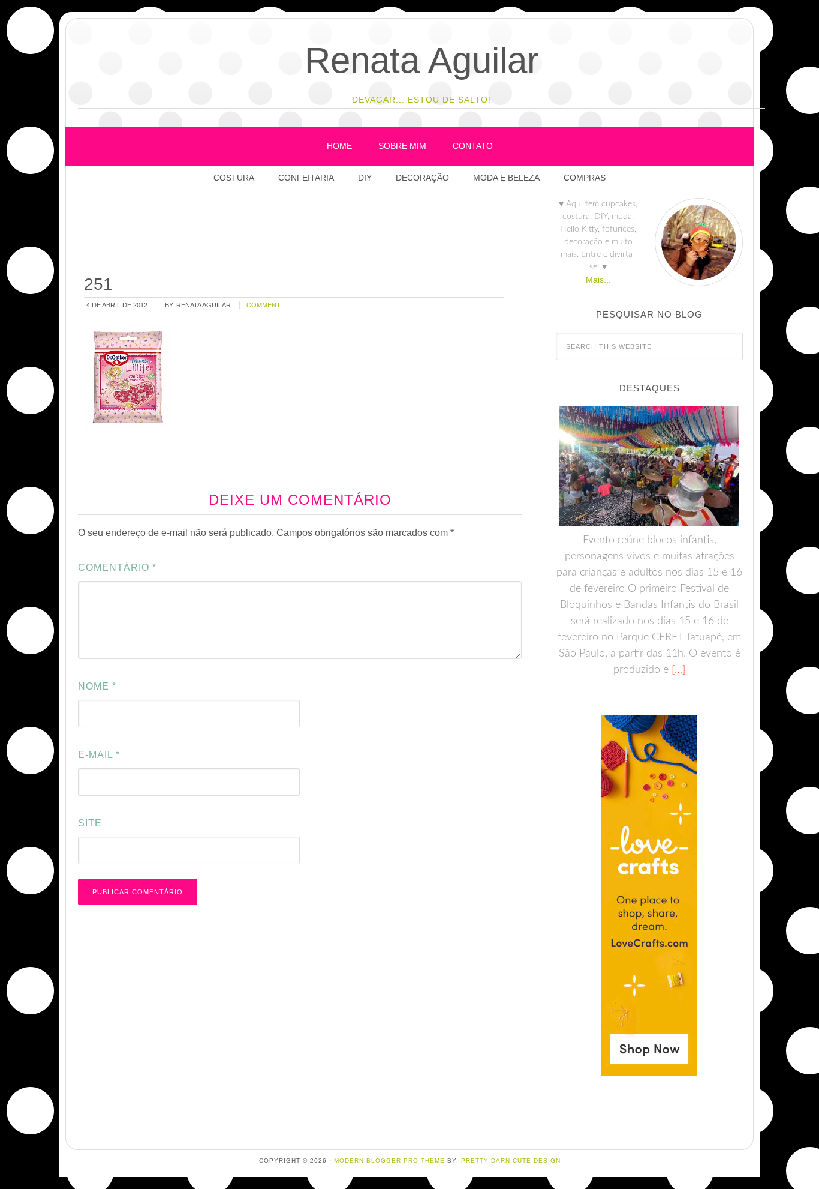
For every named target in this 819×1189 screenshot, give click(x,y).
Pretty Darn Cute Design (511, 1160)
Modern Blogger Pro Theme (389, 1160)
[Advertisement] (300, 233)
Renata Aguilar (422, 60)
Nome (97, 686)
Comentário (117, 567)
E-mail (99, 755)
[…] (677, 669)
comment (263, 305)
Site (90, 823)
